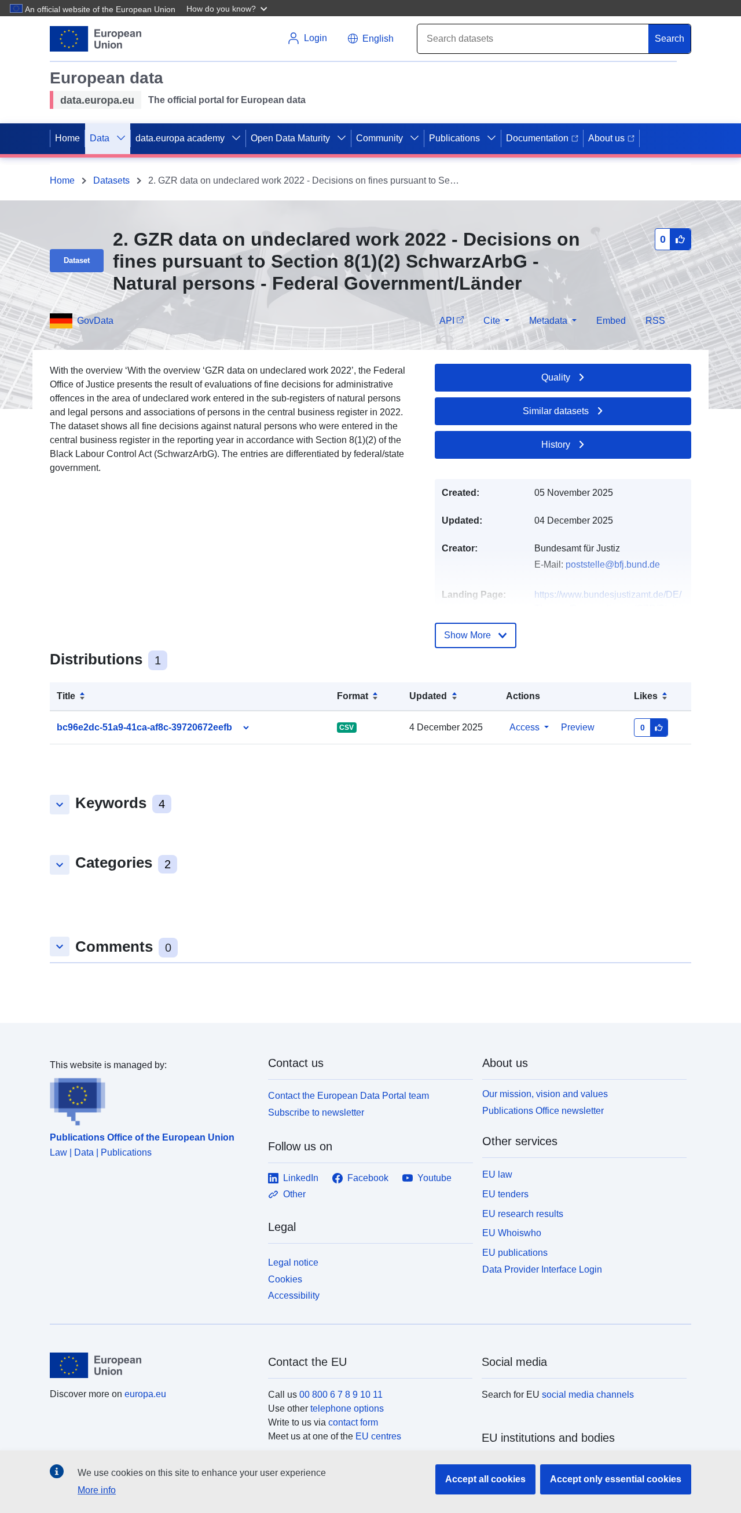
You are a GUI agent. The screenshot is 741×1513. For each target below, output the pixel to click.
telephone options (347, 1408)
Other (294, 1194)
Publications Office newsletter (543, 1111)
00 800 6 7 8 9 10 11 (341, 1394)
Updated (428, 696)
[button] (228, 8)
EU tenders (505, 1194)
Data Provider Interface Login (542, 1269)
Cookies (285, 1279)
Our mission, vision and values (545, 1094)
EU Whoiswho (511, 1233)
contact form (353, 1422)
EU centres (378, 1436)
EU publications (515, 1253)
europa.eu (145, 1394)
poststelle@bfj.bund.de (613, 564)
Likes (646, 696)
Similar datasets (556, 411)
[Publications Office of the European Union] (152, 1098)
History (555, 444)
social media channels (588, 1394)
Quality (555, 377)
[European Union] (152, 1365)
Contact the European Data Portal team (348, 1096)
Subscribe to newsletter (316, 1112)
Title (66, 696)
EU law (497, 1174)
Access (524, 727)
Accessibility (294, 1295)
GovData (95, 321)
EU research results (522, 1214)
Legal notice (293, 1262)
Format (352, 696)
